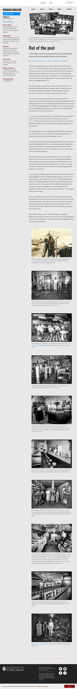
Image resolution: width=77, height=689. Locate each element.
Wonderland (6, 46)
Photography (42, 658)
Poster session (6, 59)
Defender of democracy (9, 68)
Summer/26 (6, 17)
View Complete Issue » (8, 22)
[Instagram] (65, 669)
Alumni (51, 9)
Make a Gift (70, 2)
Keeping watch (6, 36)
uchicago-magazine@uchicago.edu (46, 671)
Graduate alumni (60, 658)
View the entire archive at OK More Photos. (42, 644)
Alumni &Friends (51, 2)
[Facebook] (60, 673)
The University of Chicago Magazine (52, 61)
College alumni (51, 658)
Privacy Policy (41, 681)
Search (69, 9)
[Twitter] (60, 669)
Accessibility (41, 680)
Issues (33, 9)
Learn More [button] (45, 686)
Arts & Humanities (33, 658)
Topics (42, 9)
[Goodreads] (65, 673)
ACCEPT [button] (70, 686)
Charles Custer (33, 68)
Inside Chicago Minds (8, 79)
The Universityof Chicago (43, 2)
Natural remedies (7, 25)
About (59, 9)
